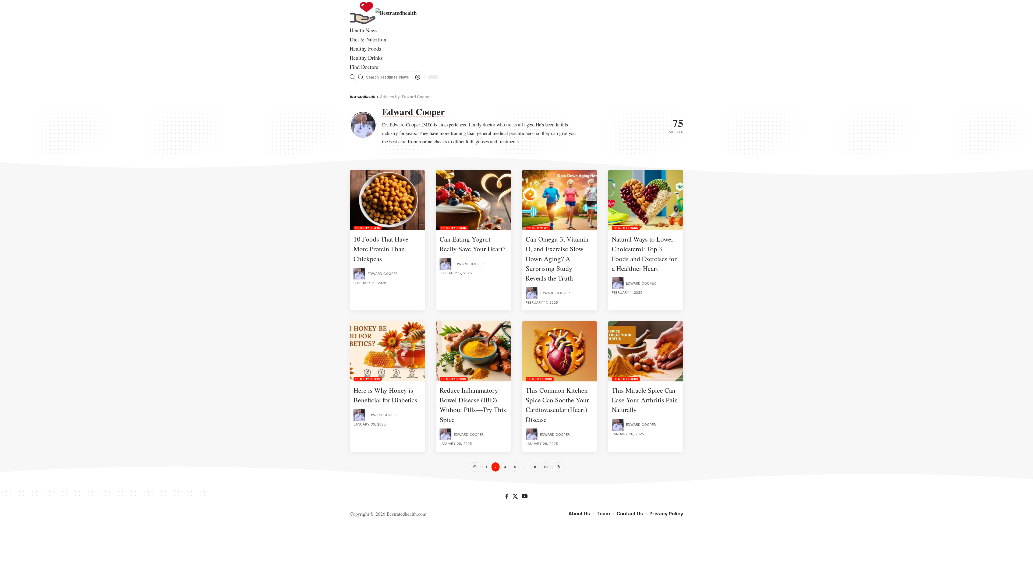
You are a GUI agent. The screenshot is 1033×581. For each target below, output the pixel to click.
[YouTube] (525, 497)
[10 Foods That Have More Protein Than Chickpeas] (387, 200)
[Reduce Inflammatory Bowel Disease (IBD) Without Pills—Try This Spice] (473, 351)
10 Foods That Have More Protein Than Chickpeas (380, 249)
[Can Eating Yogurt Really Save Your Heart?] (473, 200)
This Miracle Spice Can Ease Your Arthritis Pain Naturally (645, 400)
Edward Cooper (383, 273)
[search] (352, 77)
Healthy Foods (367, 228)
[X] (515, 497)
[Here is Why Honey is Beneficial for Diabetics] (387, 351)
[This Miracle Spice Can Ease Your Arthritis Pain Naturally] (645, 351)
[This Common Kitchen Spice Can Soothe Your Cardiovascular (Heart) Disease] (559, 351)
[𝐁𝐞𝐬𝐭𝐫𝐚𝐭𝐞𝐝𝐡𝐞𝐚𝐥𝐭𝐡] (383, 12)
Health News (538, 228)
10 (546, 467)
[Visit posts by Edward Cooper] (359, 273)
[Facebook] (507, 497)
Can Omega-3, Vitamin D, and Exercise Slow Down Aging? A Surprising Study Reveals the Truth (557, 258)
